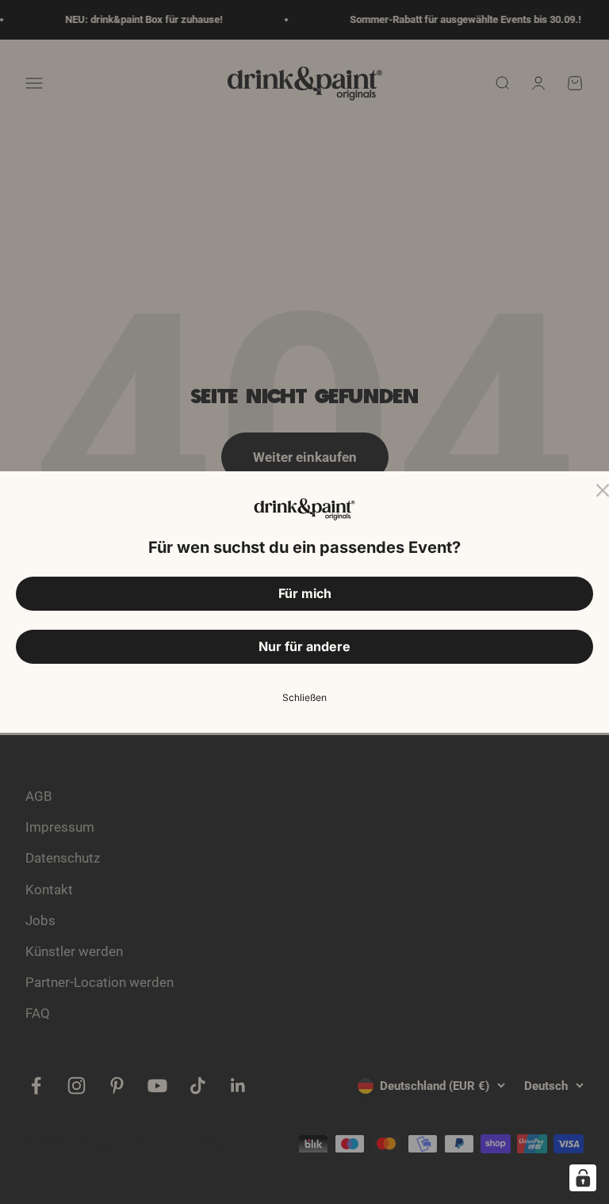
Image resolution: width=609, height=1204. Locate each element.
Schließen (304, 697)
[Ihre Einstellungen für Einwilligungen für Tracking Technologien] (582, 1177)
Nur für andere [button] (304, 646)
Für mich (304, 593)
